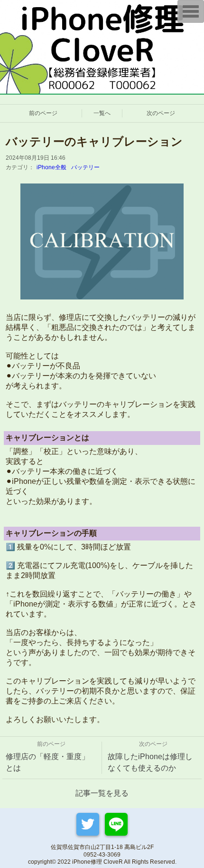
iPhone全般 (51, 167)
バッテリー (85, 167)
